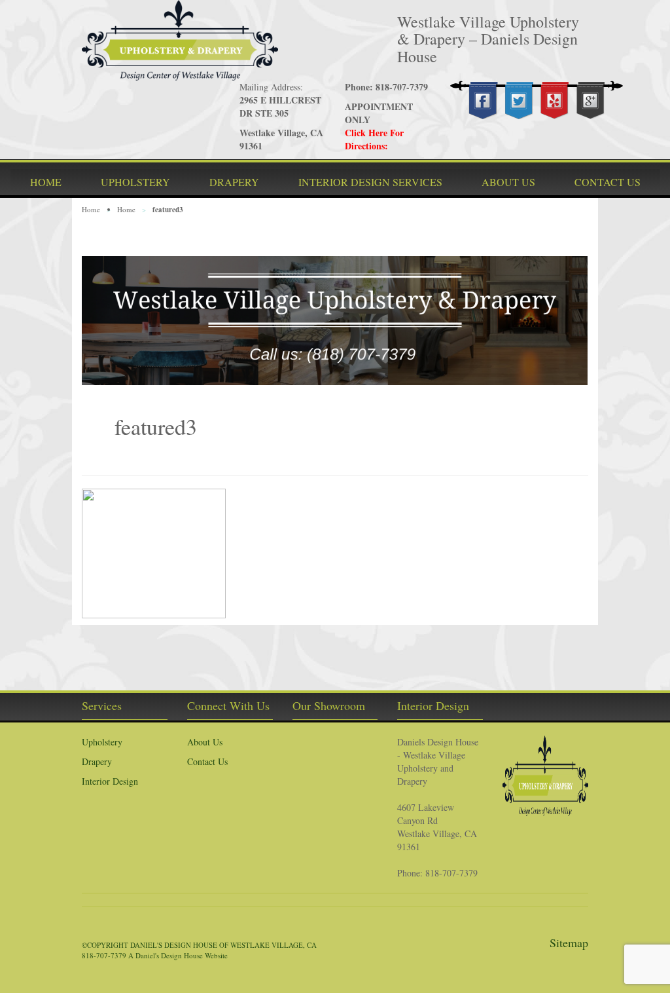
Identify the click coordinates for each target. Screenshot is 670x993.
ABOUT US (508, 182)
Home (91, 209)
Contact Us (207, 761)
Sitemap (569, 942)
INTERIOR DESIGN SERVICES (370, 182)
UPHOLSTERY (135, 182)
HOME (46, 182)
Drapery (97, 761)
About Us (204, 742)
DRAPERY (234, 182)
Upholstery (102, 742)
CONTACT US (607, 182)
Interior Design (110, 781)
